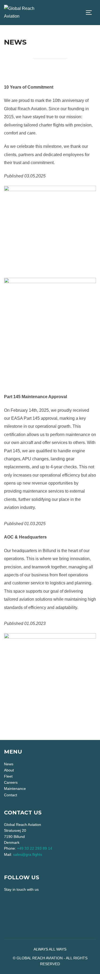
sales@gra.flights (27, 854)
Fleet (8, 776)
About (9, 770)
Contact (10, 795)
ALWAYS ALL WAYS (50, 949)
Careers (11, 782)
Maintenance (15, 788)
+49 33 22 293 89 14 (34, 848)
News (8, 764)
